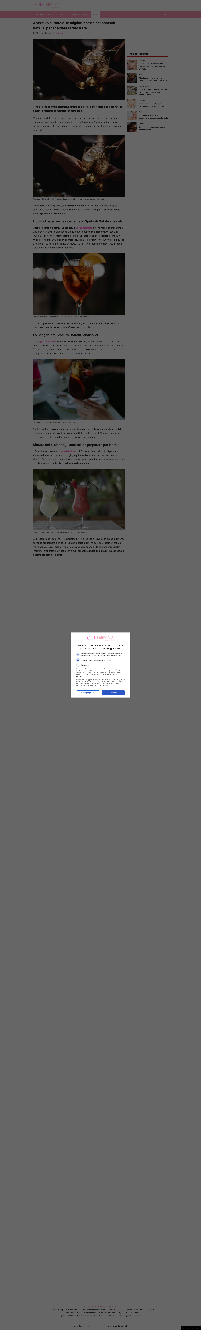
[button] (100, 665)
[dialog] (100, 665)
